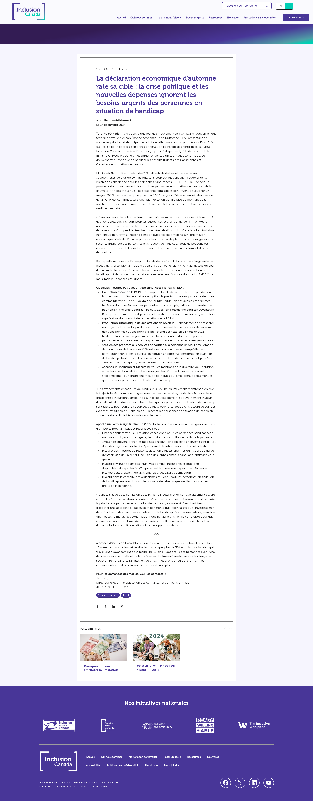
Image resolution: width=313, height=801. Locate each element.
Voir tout (228, 628)
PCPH (126, 595)
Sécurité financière (108, 595)
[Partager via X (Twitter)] (105, 606)
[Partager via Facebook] (97, 606)
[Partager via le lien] (121, 606)
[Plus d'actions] (215, 69)
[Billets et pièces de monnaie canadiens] (103, 647)
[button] (141, 17)
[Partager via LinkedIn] (113, 606)
